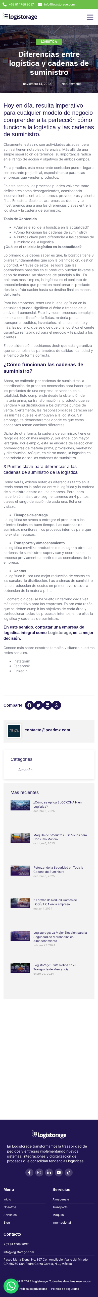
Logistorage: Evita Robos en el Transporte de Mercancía (54, 967)
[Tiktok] (69, 1172)
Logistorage (59, 633)
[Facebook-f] (29, 1172)
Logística (49, 41)
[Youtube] (59, 1172)
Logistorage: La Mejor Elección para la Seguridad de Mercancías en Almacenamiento (60, 937)
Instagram (22, 661)
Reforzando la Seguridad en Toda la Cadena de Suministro (58, 870)
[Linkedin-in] (49, 1172)
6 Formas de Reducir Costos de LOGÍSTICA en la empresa (55, 902)
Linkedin (20, 671)
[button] (90, 17)
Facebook (22, 666)
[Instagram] (39, 1172)
